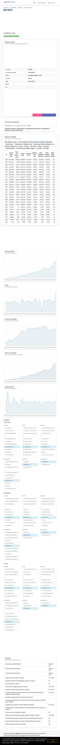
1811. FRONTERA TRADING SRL (10, 522)
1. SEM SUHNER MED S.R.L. (46, 603)
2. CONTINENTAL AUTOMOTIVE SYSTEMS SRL (30, 430)
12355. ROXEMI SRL (8, 449)
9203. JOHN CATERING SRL (27, 590)
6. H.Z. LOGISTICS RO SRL (45, 509)
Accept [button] (53, 741)
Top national (6, 425)
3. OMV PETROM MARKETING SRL (10, 433)
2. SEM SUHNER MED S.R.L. (46, 464)
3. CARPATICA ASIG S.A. (27, 574)
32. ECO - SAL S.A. (44, 441)
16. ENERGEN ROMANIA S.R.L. (10, 475)
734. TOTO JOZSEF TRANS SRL (46, 596)
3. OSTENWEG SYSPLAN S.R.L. (46, 574)
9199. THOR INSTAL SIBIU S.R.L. (28, 580)
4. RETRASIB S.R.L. (8, 540)
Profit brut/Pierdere (24, 142)
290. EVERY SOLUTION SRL (27, 441)
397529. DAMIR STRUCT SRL (9, 593)
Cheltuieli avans (19, 144)
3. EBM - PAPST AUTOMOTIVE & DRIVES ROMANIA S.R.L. (12, 467)
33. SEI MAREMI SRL (44, 444)
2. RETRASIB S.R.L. (8, 464)
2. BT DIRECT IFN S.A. (26, 571)
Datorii (39, 146)
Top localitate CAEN (43, 459)
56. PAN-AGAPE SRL (26, 512)
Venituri (43, 142)
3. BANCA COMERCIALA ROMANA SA (11, 574)
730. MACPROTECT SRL (45, 585)
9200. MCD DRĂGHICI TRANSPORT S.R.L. (29, 582)
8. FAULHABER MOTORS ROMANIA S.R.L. (11, 551)
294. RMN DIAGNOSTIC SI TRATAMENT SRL (30, 452)
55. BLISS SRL (25, 509)
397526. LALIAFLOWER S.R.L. (9, 585)
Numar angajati (31, 148)
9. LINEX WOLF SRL (8, 553)
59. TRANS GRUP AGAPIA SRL (28, 520)
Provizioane (46, 146)
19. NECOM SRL (7, 483)
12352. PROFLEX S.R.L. (8, 441)
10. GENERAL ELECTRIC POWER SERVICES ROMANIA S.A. (12, 556)
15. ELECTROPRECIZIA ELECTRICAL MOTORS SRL (12, 472)
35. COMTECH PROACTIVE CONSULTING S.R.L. (48, 449)
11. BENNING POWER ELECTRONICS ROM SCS (12, 559)
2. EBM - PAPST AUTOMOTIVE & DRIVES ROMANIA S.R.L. (12, 605)
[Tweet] (7, 10)
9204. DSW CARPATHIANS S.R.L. (28, 593)
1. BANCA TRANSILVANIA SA (9, 569)
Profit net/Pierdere (35, 142)
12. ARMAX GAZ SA (44, 525)
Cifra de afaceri (13, 142)
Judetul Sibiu (31, 81)
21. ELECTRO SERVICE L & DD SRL (10, 488)
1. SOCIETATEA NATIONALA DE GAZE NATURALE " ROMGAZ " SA (30, 428)
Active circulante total (11, 146)
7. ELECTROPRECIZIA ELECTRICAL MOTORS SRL (12, 548)
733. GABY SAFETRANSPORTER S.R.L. (47, 593)
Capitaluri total (28, 144)
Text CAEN (46, 148)
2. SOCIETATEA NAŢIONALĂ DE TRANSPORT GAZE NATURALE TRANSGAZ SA (48, 430)
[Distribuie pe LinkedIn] (11, 10)
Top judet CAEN (24, 459)
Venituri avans (9, 144)
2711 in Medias (27, 125)
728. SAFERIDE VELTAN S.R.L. (46, 580)
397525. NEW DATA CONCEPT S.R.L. (10, 582)
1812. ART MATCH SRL (8, 525)
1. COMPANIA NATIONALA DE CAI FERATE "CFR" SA (12, 498)
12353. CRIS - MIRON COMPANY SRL (11, 444)
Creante (26, 146)
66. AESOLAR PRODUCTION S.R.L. (10, 624)
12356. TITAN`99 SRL (8, 452)
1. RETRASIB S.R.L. (26, 461)
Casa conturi (33, 146)
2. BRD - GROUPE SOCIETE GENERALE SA (12, 571)
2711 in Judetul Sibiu (18, 125)
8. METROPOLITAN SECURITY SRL (46, 514)
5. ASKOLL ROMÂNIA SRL (9, 543)
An (6, 142)
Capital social (37, 144)
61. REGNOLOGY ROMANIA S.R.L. (28, 525)
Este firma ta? (37, 115)
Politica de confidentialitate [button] (21, 742)
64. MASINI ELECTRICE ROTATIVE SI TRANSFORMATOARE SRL (12, 619)
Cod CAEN (39, 148)
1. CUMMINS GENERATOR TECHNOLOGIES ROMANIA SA (12, 461)
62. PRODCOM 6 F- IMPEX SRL (10, 613)
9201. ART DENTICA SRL (27, 585)
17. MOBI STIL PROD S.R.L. (9, 477)
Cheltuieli (49, 142)
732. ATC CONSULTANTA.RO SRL (46, 590)
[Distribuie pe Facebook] (4, 10)
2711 (11, 125)
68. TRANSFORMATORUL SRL (9, 629)
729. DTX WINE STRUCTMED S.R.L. (47, 582)
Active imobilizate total (48, 144)
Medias (30, 78)
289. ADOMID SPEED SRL (27, 438)
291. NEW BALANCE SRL (27, 444)
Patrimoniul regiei (21, 148)
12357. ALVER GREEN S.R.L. (9, 454)
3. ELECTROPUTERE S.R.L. (9, 608)
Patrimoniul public (10, 148)
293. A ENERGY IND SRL (27, 449)
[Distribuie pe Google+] (9, 10)
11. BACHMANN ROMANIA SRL (46, 522)
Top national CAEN (7, 459)
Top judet (23, 425)
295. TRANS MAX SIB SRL (27, 454)
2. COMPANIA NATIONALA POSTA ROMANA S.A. (12, 501)
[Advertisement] (15, 21)
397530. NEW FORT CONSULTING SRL (11, 596)
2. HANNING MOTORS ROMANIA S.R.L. (11, 535)
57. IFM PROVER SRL (26, 514)
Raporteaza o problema (49, 115)
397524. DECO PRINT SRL (9, 580)
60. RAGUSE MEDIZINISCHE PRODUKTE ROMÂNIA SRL (30, 522)
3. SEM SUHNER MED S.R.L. (27, 467)
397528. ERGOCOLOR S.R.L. (9, 590)
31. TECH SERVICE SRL (45, 438)
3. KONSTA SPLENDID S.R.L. (46, 433)
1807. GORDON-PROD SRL (9, 512)
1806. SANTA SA (7, 509)
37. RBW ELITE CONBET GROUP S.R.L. (47, 454)
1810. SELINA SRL (8, 520)
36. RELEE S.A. (43, 452)
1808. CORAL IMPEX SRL (9, 514)
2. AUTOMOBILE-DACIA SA (9, 430)
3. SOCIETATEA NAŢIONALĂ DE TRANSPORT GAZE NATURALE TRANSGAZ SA (30, 433)
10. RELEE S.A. (43, 520)
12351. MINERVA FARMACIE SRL (10, 438)
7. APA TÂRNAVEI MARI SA (45, 512)
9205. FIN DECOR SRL (26, 596)
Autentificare (42, 3)
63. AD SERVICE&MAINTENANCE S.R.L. (11, 616)
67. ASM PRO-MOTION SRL (9, 627)
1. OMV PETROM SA (8, 428)
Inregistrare (52, 3)
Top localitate (42, 425)
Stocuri (21, 146)
